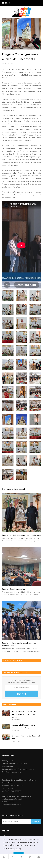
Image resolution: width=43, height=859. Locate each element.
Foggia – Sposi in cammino (13, 589)
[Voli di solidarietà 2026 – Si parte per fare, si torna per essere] (6, 713)
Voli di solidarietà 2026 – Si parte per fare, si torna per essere (24, 714)
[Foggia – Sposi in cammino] (21, 566)
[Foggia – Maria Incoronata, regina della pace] (21, 512)
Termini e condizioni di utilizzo (14, 763)
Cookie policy (7, 766)
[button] (4, 856)
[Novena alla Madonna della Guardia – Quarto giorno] (6, 727)
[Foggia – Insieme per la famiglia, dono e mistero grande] (21, 620)
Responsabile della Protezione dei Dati (18, 769)
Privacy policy (7, 761)
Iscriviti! (21, 694)
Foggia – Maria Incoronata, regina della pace (21, 535)
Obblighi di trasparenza (11, 772)
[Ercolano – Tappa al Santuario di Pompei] (6, 737)
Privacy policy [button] (14, 848)
